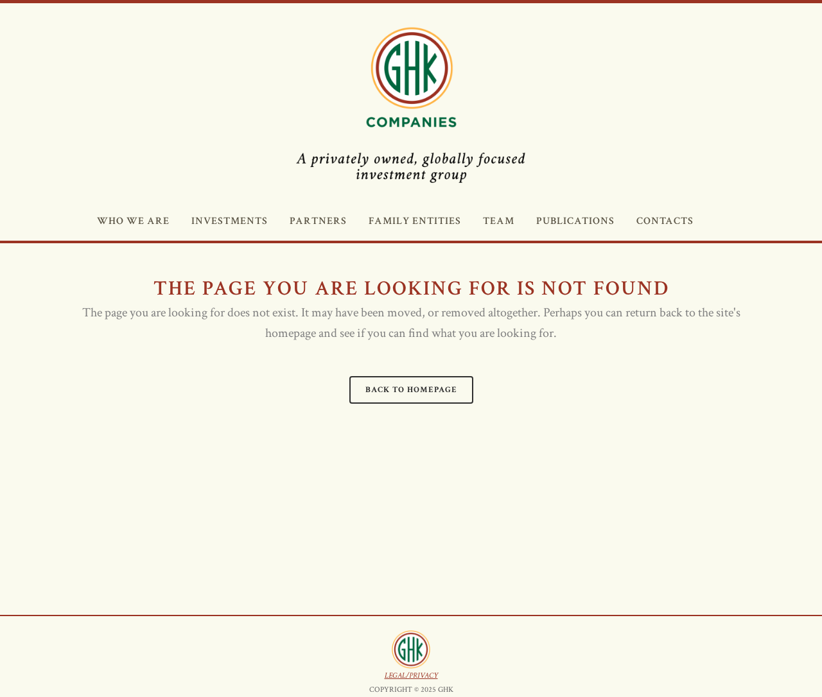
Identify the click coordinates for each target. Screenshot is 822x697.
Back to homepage (411, 389)
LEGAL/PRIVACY (411, 675)
